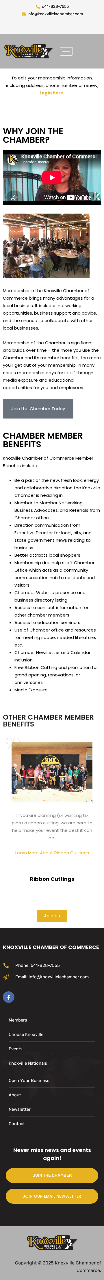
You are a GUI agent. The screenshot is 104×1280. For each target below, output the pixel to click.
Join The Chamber (52, 1175)
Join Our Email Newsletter (52, 1196)
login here (51, 93)
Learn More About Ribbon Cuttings (52, 853)
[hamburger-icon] (66, 51)
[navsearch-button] (81, 50)
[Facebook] (8, 997)
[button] (38, 409)
